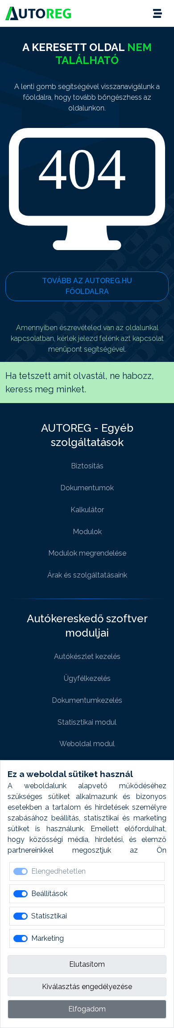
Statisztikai (49, 916)
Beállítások (49, 893)
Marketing (47, 938)
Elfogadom (87, 1009)
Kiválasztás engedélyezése (87, 986)
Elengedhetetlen (58, 871)
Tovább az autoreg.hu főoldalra (87, 286)
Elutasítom (87, 964)
